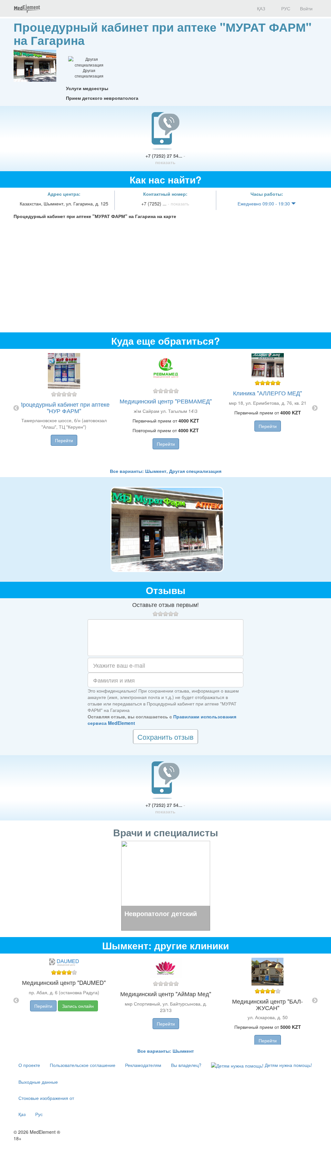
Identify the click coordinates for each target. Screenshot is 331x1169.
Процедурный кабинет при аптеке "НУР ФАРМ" (64, 407)
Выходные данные (38, 1082)
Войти (306, 8)
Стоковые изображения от (46, 1098)
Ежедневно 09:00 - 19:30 (264, 203)
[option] (166, 408)
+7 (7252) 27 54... (165, 158)
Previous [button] (16, 408)
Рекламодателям (143, 1065)
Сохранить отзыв (165, 737)
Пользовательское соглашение (82, 1065)
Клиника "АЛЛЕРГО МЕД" (267, 393)
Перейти (64, 440)
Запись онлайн (78, 1006)
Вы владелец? (186, 1065)
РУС (285, 8)
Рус (39, 1114)
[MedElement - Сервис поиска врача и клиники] (27, 8)
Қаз (22, 1114)
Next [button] (315, 408)
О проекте (29, 1065)
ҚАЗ (260, 8)
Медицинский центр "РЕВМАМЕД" (166, 401)
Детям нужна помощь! (287, 1065)
